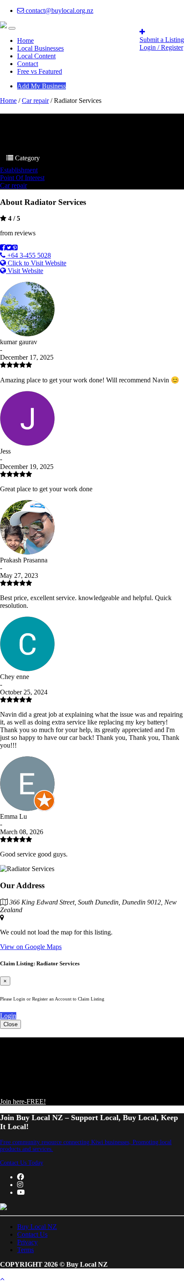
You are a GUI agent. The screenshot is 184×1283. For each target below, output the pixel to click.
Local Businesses (40, 48)
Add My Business (41, 86)
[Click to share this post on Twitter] (9, 247)
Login (8, 1015)
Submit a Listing (161, 39)
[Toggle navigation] (12, 28)
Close (10, 1024)
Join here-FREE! (23, 1101)
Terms (25, 1249)
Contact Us (32, 1234)
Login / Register (161, 47)
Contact (27, 63)
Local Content (36, 56)
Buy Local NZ (37, 1226)
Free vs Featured (39, 71)
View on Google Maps (31, 946)
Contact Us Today (21, 1163)
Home (25, 40)
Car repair (35, 100)
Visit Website (24, 270)
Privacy (27, 1242)
